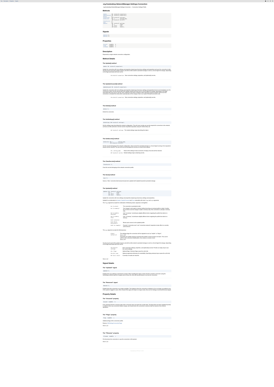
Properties (12, 1)
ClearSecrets (106, 21)
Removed (105, 36)
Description (6, 1)
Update (105, 14)
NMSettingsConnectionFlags (114, 323)
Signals (16, 1)
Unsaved (105, 44)
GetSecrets (106, 18)
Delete (105, 16)
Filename (105, 46)
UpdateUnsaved (107, 15)
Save (104, 22)
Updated (105, 35)
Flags (104, 45)
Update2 (105, 23)
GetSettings (106, 17)
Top (1, 1)
